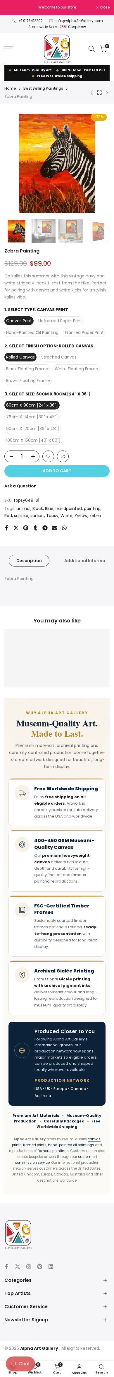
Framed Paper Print (84, 332)
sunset (37, 515)
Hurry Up (72, 10)
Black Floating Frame (27, 369)
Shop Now (77, 26)
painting (92, 508)
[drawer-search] (92, 49)
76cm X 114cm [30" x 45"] (32, 417)
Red (8, 515)
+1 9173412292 (30, 20)
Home (10, 88)
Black (37, 508)
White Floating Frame (76, 369)
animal (23, 508)
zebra (95, 515)
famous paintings (53, 1151)
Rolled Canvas (20, 357)
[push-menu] (8, 49)
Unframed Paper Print (60, 321)
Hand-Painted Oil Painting (32, 332)
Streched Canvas (59, 357)
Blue (49, 508)
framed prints (34, 1145)
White (66, 515)
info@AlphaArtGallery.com (79, 20)
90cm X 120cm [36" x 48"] (32, 428)
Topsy (52, 515)
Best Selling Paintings (43, 88)
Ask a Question (20, 486)
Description (29, 561)
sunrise (21, 515)
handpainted (69, 508)
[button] (48, 456)
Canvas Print (19, 321)
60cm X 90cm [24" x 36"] (32, 405)
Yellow (81, 515)
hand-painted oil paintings (71, 1145)
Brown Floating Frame (28, 380)
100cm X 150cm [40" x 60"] (33, 440)
